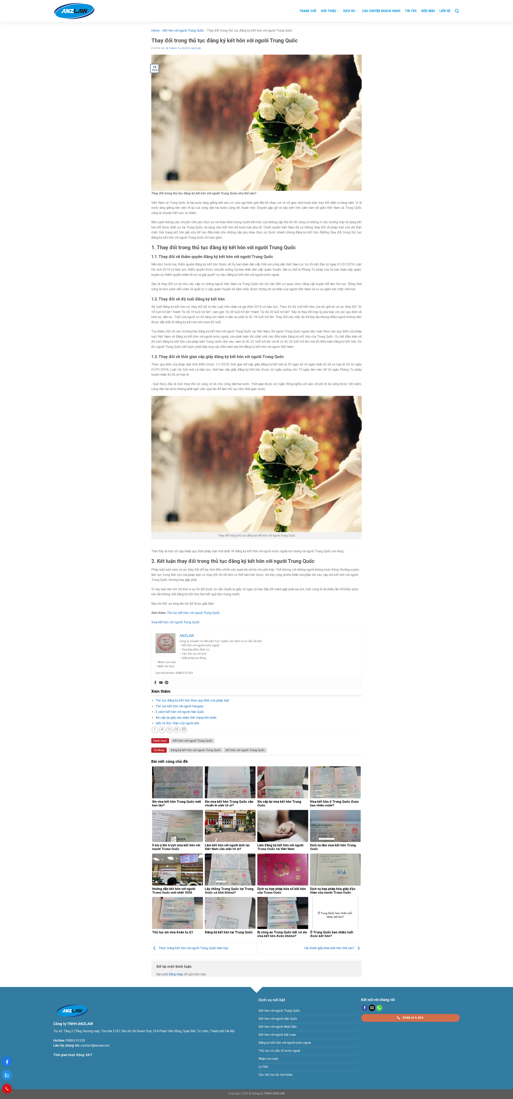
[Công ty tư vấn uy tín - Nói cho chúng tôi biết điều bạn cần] (74, 11)
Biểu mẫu (428, 11)
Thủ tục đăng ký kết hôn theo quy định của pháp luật (192, 700)
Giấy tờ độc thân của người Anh (177, 723)
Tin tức (411, 11)
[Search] (457, 11)
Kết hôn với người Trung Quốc (183, 30)
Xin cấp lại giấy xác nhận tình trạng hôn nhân (186, 718)
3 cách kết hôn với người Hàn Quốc (180, 712)
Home (155, 30)
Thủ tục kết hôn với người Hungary (180, 706)
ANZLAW (196, 48)
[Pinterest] (166, 683)
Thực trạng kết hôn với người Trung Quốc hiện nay (193, 948)
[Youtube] (161, 683)
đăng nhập (176, 974)
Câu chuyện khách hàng (381, 11)
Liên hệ (444, 11)
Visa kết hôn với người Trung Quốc (175, 622)
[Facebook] (155, 683)
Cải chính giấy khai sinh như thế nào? (329, 948)
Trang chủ (307, 11)
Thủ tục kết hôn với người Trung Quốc (193, 613)
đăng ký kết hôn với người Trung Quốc (196, 750)
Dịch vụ (349, 11)
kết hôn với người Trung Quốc (245, 750)
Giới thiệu (328, 11)
